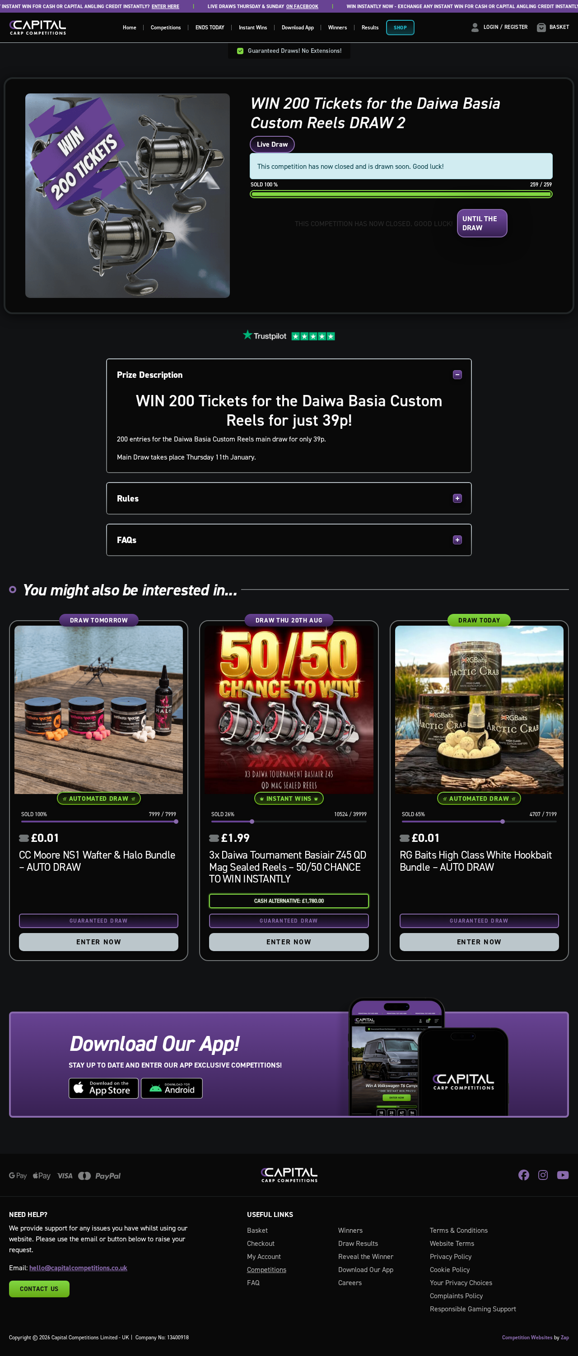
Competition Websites (527, 1337)
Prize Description (150, 375)
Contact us (39, 1289)
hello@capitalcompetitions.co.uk (78, 1267)
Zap (565, 1337)
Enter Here (141, 6)
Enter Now (98, 942)
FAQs (126, 540)
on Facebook (278, 6)
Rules (128, 498)
